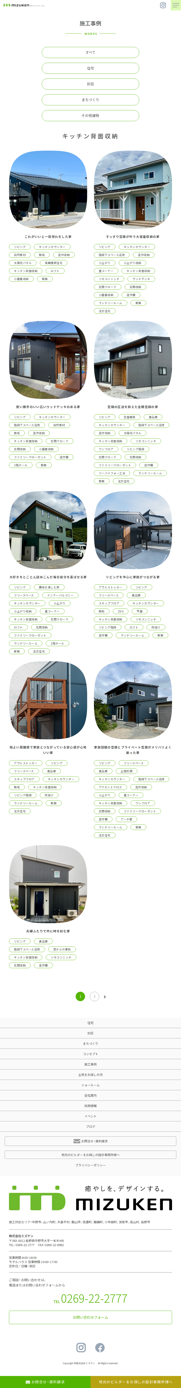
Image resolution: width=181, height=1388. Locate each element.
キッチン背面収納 (25, 271)
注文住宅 (105, 311)
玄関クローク (107, 287)
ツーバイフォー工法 (112, 473)
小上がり (105, 263)
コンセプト (90, 1054)
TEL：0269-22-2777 (21, 1245)
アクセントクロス (110, 787)
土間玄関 (126, 771)
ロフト (55, 271)
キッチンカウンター (52, 247)
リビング (20, 247)
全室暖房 (130, 417)
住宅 (90, 68)
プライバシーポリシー (90, 1165)
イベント (90, 1116)
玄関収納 (135, 287)
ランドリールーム (110, 303)
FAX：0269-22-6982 (51, 1245)
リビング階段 (135, 449)
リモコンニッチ (109, 279)
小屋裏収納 (21, 279)
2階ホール (20, 465)
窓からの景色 (62, 949)
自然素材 (20, 255)
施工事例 (90, 1064)
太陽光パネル (23, 263)
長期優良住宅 (53, 263)
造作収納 (64, 255)
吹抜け (156, 627)
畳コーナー (106, 271)
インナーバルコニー (60, 595)
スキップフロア (109, 603)
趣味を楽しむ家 (49, 587)
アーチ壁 (126, 819)
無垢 (42, 255)
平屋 (140, 611)
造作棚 (131, 295)
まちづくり (90, 99)
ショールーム (90, 1085)
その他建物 (90, 115)
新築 (45, 279)
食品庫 (153, 417)
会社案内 (90, 1095)
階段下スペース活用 (112, 255)
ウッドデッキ (141, 279)
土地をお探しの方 (90, 1074)
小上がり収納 (132, 263)
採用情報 (90, 1105)
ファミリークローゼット (30, 457)
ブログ (90, 1126)
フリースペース (24, 595)
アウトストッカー (110, 587)
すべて (90, 52)
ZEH (120, 611)
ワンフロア (106, 449)
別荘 (90, 84)
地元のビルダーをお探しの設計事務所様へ (91, 1155)
